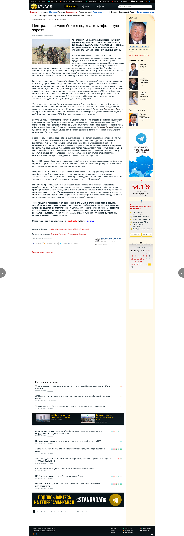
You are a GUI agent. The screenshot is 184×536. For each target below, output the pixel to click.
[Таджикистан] (61, 34)
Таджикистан (79, 1)
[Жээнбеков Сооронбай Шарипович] (133, 89)
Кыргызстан (66, 1)
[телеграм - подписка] (141, 176)
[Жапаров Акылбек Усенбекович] (133, 76)
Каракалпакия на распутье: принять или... (104, 417)
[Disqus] (78, 285)
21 (143, 261)
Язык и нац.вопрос (100, 12)
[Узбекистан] (65, 34)
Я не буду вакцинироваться (142, 229)
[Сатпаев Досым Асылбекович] (133, 104)
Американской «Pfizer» (141, 222)
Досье (113, 530)
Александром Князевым (77, 234)
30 (149, 264)
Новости (50, 19)
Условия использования (47, 530)
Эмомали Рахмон (105, 127)
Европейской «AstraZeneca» (138, 213)
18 (135, 261)
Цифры (113, 532)
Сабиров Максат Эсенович (139, 47)
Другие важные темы (145, 12)
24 (132, 264)
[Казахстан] (56, 34)
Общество (53, 12)
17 (132, 261)
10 (65, 511)
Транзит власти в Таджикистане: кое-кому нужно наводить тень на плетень (70, 406)
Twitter (80, 221)
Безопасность (71, 12)
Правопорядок (85, 12)
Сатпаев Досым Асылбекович (144, 94)
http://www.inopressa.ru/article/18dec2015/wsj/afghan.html (69, 229)
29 (146, 264)
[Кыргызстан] (58, 34)
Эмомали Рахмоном (58, 234)
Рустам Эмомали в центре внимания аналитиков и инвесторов (64, 468)
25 (135, 264)
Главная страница (38, 19)
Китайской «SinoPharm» (141, 219)
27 (141, 264)
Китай (116, 1)
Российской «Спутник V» (141, 217)
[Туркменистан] (63, 34)
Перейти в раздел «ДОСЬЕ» (139, 55)
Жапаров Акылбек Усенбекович (144, 66)
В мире (125, 1)
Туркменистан (92, 1)
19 (138, 261)
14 (82, 511)
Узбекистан (105, 1)
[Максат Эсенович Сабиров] (138, 32)
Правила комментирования (42, 252)
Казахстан (54, 1)
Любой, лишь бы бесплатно (138, 225)
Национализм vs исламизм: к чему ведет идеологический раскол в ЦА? (68, 441)
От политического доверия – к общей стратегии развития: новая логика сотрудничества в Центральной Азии (68, 432)
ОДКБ (35, 195)
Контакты (36, 530)
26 (138, 264)
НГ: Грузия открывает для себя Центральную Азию (59, 476)
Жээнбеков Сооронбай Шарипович (144, 80)
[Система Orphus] (109, 246)
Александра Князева (113, 109)
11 (69, 511)
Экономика (42, 12)
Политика (33, 12)
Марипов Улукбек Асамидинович (145, 116)
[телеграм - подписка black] (78, 506)
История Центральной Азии (122, 12)
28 (143, 264)
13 (78, 511)
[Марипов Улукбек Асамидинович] (133, 125)
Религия (61, 12)
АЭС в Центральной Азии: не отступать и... (61, 416)
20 (141, 261)
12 (73, 511)
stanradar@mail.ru (84, 15)
